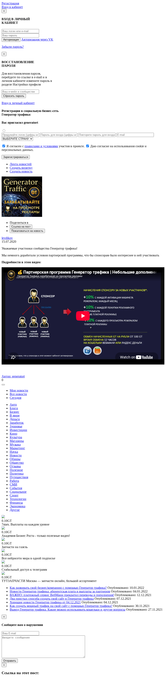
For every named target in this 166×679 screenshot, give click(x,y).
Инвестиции (18, 430)
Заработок (17, 422)
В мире (15, 415)
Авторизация (11, 39)
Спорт (14, 495)
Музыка (15, 444)
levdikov (7, 238)
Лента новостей (21, 164)
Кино (13, 433)
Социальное (18, 491)
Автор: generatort (13, 376)
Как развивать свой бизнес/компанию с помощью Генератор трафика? (58, 587)
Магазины (17, 441)
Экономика (17, 506)
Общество (17, 462)
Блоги (14, 408)
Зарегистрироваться (15, 157)
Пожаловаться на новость (27, 230)
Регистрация (10, 3)
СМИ (13, 484)
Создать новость (21, 171)
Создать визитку (21, 167)
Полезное (16, 470)
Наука (14, 451)
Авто (13, 404)
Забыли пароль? (13, 46)
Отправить (9, 660)
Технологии (18, 499)
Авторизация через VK (37, 39)
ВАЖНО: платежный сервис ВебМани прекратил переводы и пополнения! (62, 595)
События (16, 488)
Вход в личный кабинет (18, 103)
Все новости (18, 394)
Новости (16, 455)
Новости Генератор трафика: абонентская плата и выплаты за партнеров (60, 591)
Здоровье (16, 426)
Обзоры (15, 459)
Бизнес (14, 412)
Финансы (16, 502)
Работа (14, 481)
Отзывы (15, 466)
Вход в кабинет (12, 7)
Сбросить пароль (13, 95)
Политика (16, 473)
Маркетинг (17, 448)
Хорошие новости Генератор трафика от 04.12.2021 (45, 602)
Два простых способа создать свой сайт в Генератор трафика (52, 598)
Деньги (15, 419)
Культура (16, 437)
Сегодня (15, 397)
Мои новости (19, 390)
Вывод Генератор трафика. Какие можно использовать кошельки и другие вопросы (67, 609)
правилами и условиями (41, 146)
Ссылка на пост (21, 226)
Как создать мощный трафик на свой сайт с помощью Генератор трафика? (61, 606)
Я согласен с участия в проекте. (45, 146)
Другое (15, 510)
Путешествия (19, 477)
